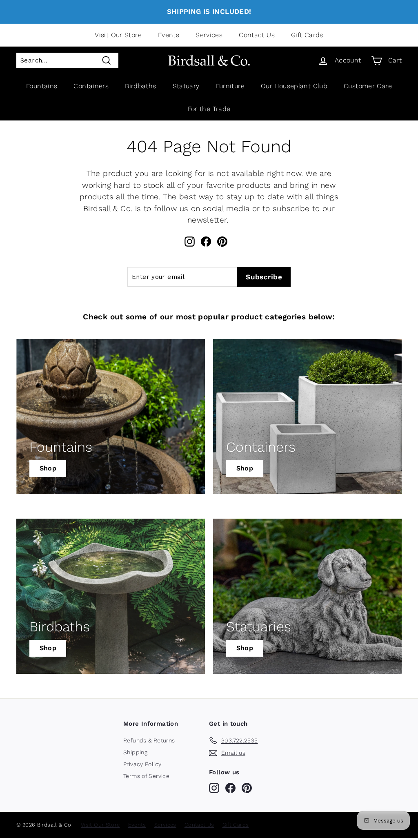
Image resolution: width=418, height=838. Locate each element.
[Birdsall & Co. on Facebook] (206, 241)
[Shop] (110, 416)
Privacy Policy (142, 764)
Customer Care (368, 86)
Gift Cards (307, 35)
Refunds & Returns (149, 740)
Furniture (230, 86)
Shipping (135, 752)
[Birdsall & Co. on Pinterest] (222, 241)
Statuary (186, 86)
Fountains (41, 86)
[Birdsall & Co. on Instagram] (190, 241)
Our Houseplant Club (294, 86)
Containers (91, 86)
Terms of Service (146, 776)
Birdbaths (140, 86)
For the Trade (209, 109)
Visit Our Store (118, 35)
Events (168, 35)
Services (209, 35)
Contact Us (257, 35)
